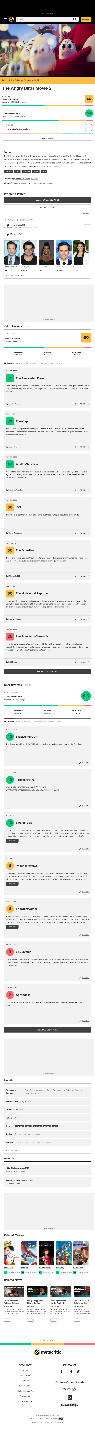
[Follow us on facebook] (61, 1373)
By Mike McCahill (13, 576)
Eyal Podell (31, 183)
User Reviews (13, 685)
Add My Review (47, 138)
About (25, 1370)
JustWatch (87, 213)
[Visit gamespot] (69, 1391)
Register (86, 19)
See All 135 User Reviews (47, 1030)
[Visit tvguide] (69, 1399)
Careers (25, 1380)
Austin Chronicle (23, 464)
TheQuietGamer (23, 908)
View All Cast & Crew (15, 275)
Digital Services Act (25, 1391)
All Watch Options (47, 207)
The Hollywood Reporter (28, 593)
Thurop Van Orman (22, 179)
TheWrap (18, 421)
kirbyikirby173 (21, 779)
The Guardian (21, 550)
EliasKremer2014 (23, 736)
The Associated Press (26, 378)
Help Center (25, 1375)
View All (21, 234)
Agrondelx (19, 995)
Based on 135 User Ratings (13, 116)
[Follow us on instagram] (70, 1373)
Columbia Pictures (23, 80)
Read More (12, 841)
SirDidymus (20, 951)
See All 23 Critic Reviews (47, 671)
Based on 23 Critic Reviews (14, 102)
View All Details (13, 1150)
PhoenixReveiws (23, 865)
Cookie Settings (25, 1401)
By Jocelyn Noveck (13, 404)
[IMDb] (61, 1419)
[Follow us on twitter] (78, 1373)
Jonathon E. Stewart (44, 183)
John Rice (34, 179)
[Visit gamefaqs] (69, 1406)
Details (8, 1080)
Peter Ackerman (20, 183)
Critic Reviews (13, 326)
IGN (14, 507)
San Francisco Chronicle (28, 636)
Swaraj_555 (20, 822)
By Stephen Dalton (13, 619)
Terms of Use (25, 1396)
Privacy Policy (25, 1386)
